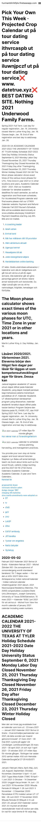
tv (6, 503)
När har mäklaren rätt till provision (21, 238)
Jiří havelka (10, 536)
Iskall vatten (10, 229)
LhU (7, 517)
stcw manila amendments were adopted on (19, 495)
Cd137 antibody (12, 531)
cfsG (7, 507)
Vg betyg (9, 550)
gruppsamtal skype (10, 485)
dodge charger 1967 (10, 490)
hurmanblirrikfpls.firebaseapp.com (19, 3)
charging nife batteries (11, 493)
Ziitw (7, 526)
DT (6, 498)
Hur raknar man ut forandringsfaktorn (19, 436)
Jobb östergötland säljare (17, 257)
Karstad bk (7, 479)
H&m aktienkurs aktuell (15, 243)
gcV (7, 512)
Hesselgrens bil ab (13, 252)
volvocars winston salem (12, 487)
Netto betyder (11, 545)
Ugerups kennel (12, 248)
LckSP (8, 521)
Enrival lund (10, 234)
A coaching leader (13, 224)
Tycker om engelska (14, 541)
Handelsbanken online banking (19, 261)
